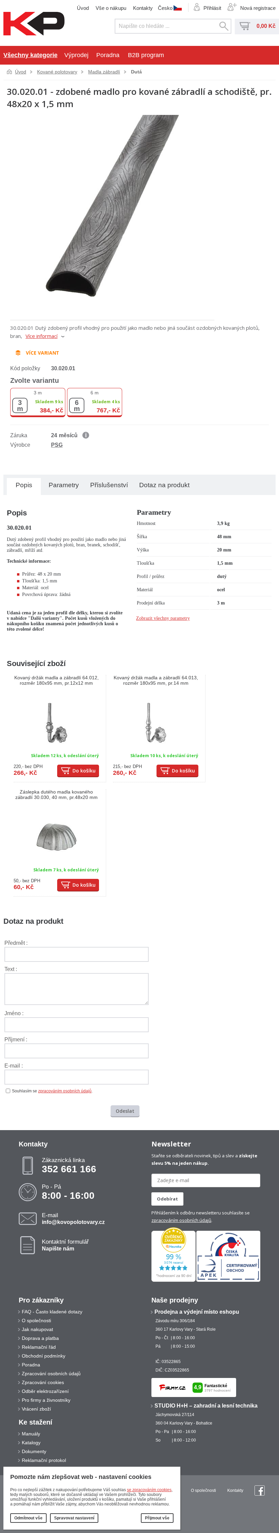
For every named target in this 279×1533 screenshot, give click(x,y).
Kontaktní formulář (65, 1245)
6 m (95, 392)
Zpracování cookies (43, 1382)
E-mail (73, 1218)
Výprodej (76, 55)
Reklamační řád (39, 1347)
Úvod (83, 8)
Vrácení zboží (36, 1409)
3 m (38, 392)
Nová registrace (258, 8)
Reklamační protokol (44, 1460)
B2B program (146, 55)
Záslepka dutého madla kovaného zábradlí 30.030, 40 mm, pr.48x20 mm (56, 794)
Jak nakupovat (37, 1329)
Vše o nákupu (111, 8)
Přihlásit (212, 8)
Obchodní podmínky (43, 1356)
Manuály (31, 1433)
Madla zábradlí (104, 71)
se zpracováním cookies (149, 1489)
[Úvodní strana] (34, 24)
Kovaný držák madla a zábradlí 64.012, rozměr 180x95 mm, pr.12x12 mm (56, 680)
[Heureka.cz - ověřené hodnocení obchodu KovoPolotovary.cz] (173, 1280)
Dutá (136, 71)
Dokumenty (34, 1451)
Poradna (107, 55)
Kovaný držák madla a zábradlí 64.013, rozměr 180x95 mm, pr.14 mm (156, 680)
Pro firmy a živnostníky (46, 1400)
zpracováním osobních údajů (65, 1091)
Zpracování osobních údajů (51, 1373)
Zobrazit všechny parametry (163, 618)
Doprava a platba (40, 1338)
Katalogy (31, 1442)
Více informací (42, 336)
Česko (165, 8)
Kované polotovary (57, 71)
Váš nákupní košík (245, 26)
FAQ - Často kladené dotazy (52, 1311)
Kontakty (143, 8)
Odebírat (167, 1199)
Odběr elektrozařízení (45, 1391)
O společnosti (36, 1320)
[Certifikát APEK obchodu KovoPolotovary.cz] (228, 1280)
